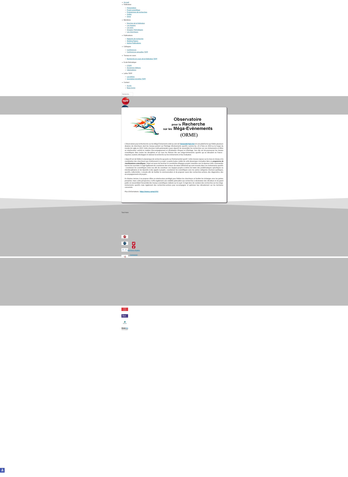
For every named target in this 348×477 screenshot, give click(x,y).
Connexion (134, 255)
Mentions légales (134, 250)
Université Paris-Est (187, 144)
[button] (127, 4)
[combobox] (127, 94)
